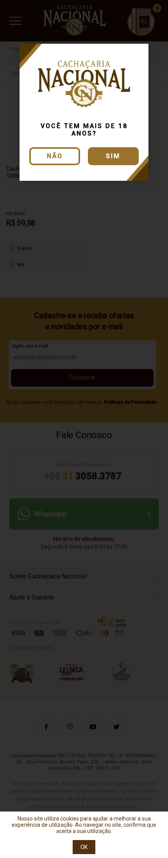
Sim (113, 156)
